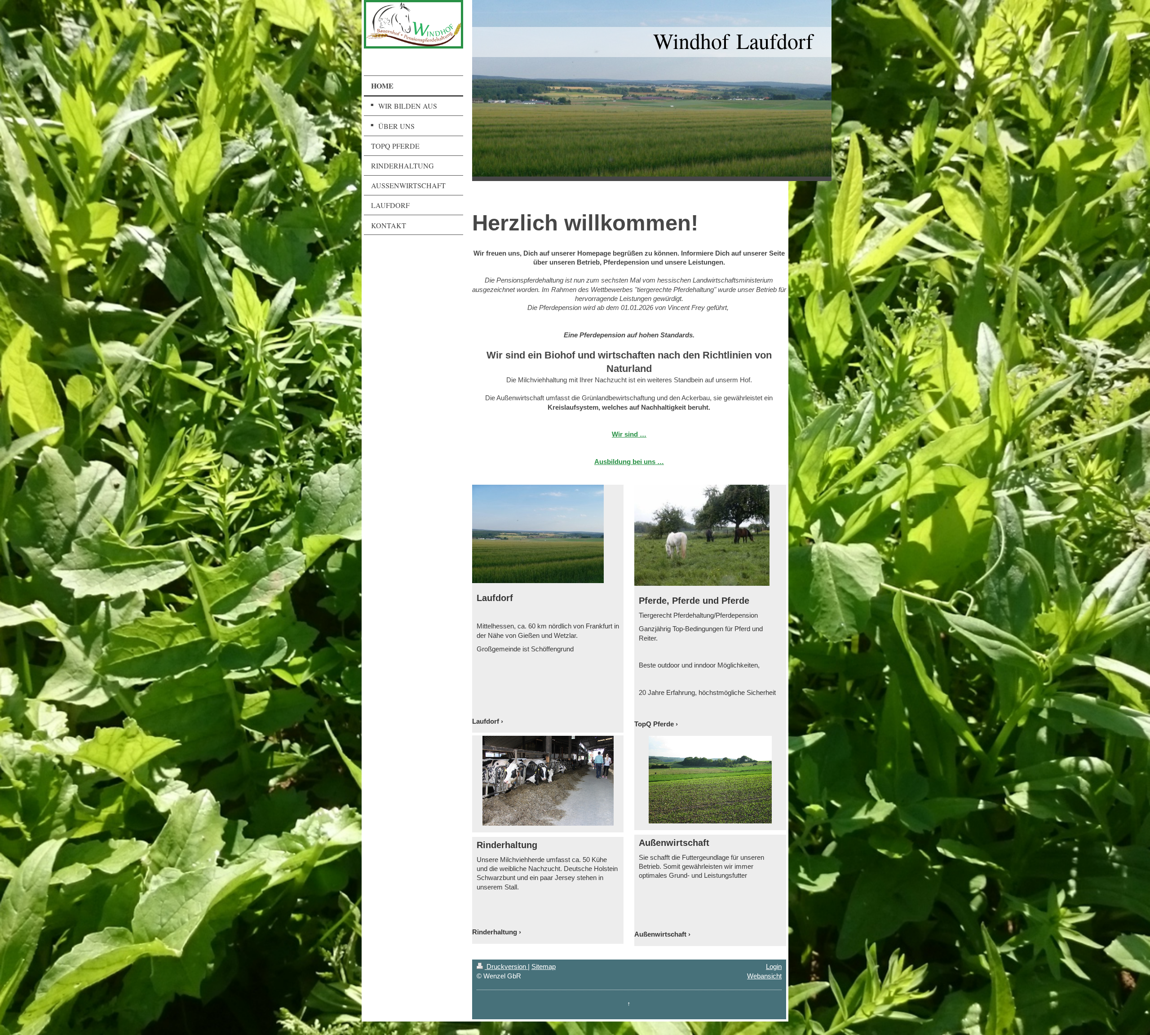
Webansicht (764, 976)
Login (774, 966)
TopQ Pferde (654, 724)
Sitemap (543, 966)
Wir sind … (629, 434)
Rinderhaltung (494, 932)
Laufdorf (485, 721)
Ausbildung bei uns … (629, 461)
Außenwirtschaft (660, 934)
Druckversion (506, 966)
